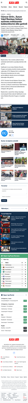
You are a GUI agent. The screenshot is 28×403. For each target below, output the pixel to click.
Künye (11, 398)
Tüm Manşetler (19, 366)
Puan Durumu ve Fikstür (7, 366)
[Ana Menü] (1, 2)
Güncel (15, 7)
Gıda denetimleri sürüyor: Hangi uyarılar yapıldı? (20, 179)
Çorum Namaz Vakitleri (8, 361)
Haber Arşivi (19, 370)
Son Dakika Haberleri (6, 370)
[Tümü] (26, 208)
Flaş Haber (4, 7)
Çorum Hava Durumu (20, 357)
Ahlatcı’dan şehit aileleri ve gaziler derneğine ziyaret (7, 166)
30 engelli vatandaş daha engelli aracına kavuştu (6, 179)
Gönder (4, 200)
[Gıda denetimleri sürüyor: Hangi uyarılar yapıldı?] (21, 173)
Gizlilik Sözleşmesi (12, 397)
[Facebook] (12, 135)
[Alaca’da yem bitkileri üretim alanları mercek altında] (21, 160)
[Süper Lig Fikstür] (26, 295)
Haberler (3, 14)
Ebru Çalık (11, 132)
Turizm (3, 397)
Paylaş (4, 55)
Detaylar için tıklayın (14, 290)
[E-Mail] (10, 135)
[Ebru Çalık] (4, 133)
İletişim (4, 398)
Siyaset (21, 7)
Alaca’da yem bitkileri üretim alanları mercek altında (20, 166)
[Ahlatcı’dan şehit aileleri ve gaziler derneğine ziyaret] (7, 160)
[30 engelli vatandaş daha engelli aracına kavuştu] (7, 173)
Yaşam (26, 7)
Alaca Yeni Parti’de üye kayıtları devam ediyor (14, 10)
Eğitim (25, 377)
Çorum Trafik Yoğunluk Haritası (20, 362)
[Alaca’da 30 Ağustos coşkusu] (7, 146)
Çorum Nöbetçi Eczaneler (5, 358)
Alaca (10, 7)
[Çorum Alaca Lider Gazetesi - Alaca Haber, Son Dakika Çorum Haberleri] (14, 2)
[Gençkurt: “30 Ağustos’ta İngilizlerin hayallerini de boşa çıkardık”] (21, 146)
